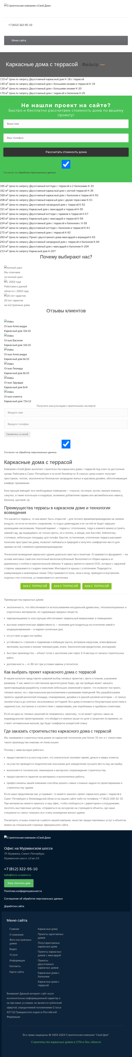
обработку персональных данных (37, 172)
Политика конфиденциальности (23, 891)
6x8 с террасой (97, 586)
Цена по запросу (19, 79)
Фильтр (90, 65)
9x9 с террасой (35, 586)
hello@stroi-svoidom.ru (17, 875)
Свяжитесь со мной (17, 434)
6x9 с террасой (66, 586)
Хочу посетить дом (19, 883)
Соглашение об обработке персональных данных (33, 898)
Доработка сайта (14, 906)
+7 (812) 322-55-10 (20, 25)
